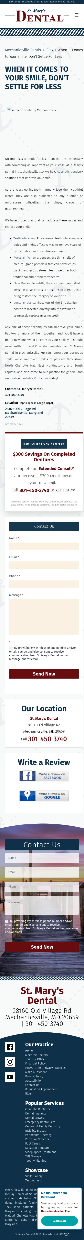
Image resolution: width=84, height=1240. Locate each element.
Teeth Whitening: (24, 238)
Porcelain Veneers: (26, 257)
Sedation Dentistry (37, 1148)
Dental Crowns (34, 1118)
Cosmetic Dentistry (37, 1109)
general (71, 372)
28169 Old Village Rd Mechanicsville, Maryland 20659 (24, 413)
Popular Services (44, 1103)
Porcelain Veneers (37, 1139)
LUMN (60, 1234)
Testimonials (33, 1180)
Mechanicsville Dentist (23, 50)
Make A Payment (36, 1072)
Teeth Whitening (35, 1160)
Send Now (44, 674)
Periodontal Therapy (38, 1135)
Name (14, 538)
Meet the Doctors (36, 1055)
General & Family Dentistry (42, 1126)
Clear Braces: (22, 283)
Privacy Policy (34, 1076)
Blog (49, 50)
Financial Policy (35, 1063)
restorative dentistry (19, 378)
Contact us (41, 378)
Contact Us (32, 1085)
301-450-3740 (14, 395)
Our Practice (39, 1044)
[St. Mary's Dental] (37, 15)
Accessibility (33, 1080)
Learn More (59, 1220)
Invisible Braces (35, 1130)
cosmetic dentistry (70, 171)
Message (16, 595)
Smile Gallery (34, 1176)
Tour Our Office (35, 1059)
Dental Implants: (24, 302)
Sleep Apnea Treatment (40, 1152)
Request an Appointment (41, 1089)
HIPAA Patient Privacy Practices (45, 1068)
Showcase (36, 1170)
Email (14, 557)
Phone (14, 576)
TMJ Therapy (33, 1156)
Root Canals (33, 1143)
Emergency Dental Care (40, 1122)
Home (29, 1050)
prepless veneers (46, 277)
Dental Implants (35, 1113)
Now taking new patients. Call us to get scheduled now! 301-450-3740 (42, 1)
